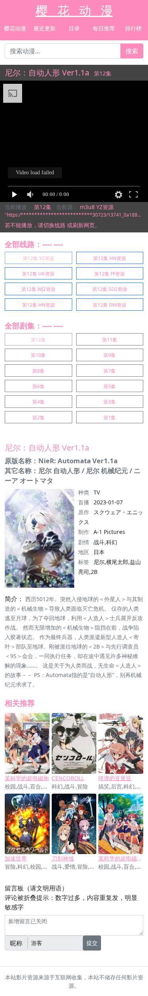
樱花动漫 (15, 28)
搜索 (132, 51)
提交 (91, 943)
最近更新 (45, 28)
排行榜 (133, 28)
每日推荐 (104, 28)
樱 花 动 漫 (74, 10)
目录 (74, 28)
